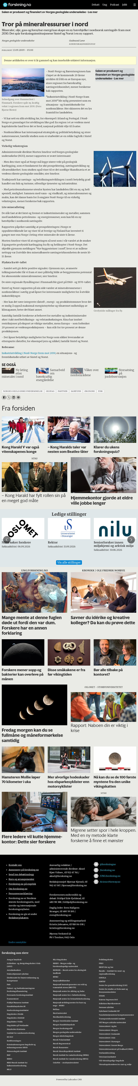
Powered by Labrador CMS (69, 1079)
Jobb (124, 4)
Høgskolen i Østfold (15, 1018)
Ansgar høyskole (14, 959)
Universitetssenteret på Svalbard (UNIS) (116, 1049)
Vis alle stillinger (69, 562)
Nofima (56, 1009)
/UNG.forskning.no (110, 876)
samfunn (76, 391)
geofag (50, 391)
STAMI (102, 996)
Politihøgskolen (106, 959)
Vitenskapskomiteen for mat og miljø (115, 1064)
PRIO (101, 963)
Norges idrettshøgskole (63, 1036)
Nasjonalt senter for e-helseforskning (69, 995)
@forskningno (108, 864)
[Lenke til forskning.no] (44, 3)
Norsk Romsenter (60, 1047)
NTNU (55, 977)
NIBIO (9, 1059)
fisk (100, 391)
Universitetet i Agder (108, 1026)
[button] (7, 540)
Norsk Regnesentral (61, 1043)
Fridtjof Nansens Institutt (18, 1002)
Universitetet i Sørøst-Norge (111, 1045)
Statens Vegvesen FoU (108, 999)
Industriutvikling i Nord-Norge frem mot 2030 (28, 353)
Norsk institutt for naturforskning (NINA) (71, 1055)
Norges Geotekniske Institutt (65, 1021)
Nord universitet (60, 1013)
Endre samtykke (17, 942)
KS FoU (10, 1037)
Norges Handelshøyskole (64, 1025)
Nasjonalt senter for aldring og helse (68, 991)
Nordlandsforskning (62, 1017)
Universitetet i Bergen (108, 1030)
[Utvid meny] (134, 4)
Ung (104, 4)
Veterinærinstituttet (107, 1057)
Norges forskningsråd (62, 1028)
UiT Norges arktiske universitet (112, 1022)
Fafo (9, 984)
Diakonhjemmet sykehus (18, 974)
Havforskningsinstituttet (18, 1010)
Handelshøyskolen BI (16, 1006)
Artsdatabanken (14, 970)
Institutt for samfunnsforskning (21, 1033)
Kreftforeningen (14, 1041)
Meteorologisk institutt (17, 1051)
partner (63, 391)
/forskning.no (107, 870)
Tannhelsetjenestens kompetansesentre (116, 1015)
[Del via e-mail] (18, 397)
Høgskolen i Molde (15, 1014)
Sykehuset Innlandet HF (109, 1011)
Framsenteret (13, 999)
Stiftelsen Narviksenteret (109, 1003)
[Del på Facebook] (4, 397)
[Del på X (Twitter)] (8, 397)
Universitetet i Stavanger (109, 1041)
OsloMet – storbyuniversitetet (66, 1063)
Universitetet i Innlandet (109, 1034)
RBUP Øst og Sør (106, 967)
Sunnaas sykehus (106, 1007)
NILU (9, 1069)
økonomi (89, 391)
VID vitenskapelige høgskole (111, 1060)
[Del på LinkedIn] (13, 397)
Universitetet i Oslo (107, 1038)
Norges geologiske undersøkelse (67, 1032)
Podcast (114, 4)
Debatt (95, 4)
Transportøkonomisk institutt (112, 1019)
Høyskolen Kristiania (16, 1029)
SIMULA (102, 978)
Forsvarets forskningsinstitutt (20, 995)
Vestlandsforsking (107, 1053)
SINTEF (102, 981)
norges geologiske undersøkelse (22, 391)
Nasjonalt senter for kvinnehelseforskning (71, 999)
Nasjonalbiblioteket (61, 981)
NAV (9, 1055)
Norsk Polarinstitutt (61, 1040)
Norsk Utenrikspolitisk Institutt (67, 1051)
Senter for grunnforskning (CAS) (113, 985)
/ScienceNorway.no (110, 881)
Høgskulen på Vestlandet (17, 1025)
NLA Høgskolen (60, 959)
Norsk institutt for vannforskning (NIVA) (70, 1059)
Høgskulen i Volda (15, 1022)
